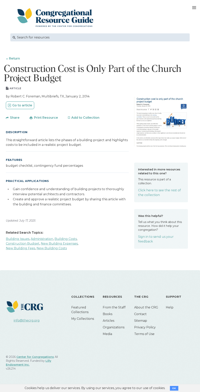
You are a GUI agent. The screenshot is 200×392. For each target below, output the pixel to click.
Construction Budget (22, 243)
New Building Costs (52, 248)
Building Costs (65, 239)
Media (107, 334)
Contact (140, 314)
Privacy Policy (145, 327)
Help (169, 307)
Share (15, 117)
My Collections (82, 319)
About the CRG (146, 307)
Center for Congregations (35, 357)
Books (107, 314)
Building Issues (17, 239)
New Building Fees (20, 248)
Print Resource (46, 117)
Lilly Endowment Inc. (28, 362)
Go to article (22, 105)
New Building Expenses (59, 243)
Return (14, 58)
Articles (108, 321)
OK (174, 388)
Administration (42, 239)
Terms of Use (144, 334)
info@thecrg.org (27, 320)
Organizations (113, 327)
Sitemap (140, 321)
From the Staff (114, 307)
